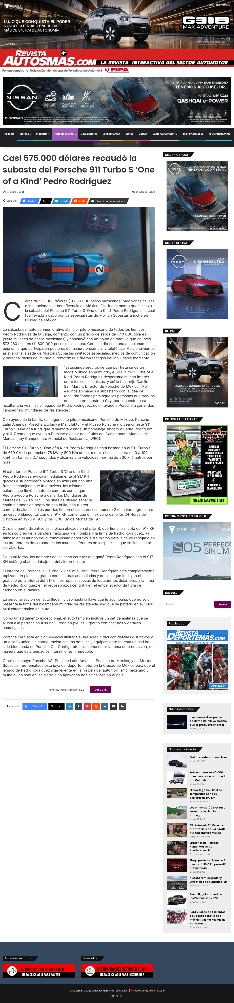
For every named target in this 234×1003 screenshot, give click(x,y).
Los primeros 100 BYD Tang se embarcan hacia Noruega (207, 811)
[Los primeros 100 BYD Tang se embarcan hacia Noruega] (177, 812)
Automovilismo (64, 133)
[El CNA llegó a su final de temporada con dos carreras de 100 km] (177, 793)
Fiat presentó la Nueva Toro (208, 757)
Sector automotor (163, 133)
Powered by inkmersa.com (149, 990)
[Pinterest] (87, 706)
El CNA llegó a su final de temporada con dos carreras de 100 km (206, 794)
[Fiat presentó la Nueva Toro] (177, 761)
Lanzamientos (111, 133)
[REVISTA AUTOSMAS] (117, 61)
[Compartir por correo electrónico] (113, 706)
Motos (129, 133)
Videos (143, 133)
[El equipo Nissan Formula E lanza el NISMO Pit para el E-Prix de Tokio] (177, 865)
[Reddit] (96, 706)
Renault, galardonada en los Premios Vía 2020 (206, 896)
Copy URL (101, 689)
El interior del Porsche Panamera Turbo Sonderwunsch (204, 846)
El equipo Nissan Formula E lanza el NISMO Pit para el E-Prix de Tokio (208, 864)
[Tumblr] (78, 706)
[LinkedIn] (69, 706)
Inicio (10, 133)
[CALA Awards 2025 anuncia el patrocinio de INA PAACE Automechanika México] (177, 830)
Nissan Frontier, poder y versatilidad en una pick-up (208, 880)
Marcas (24, 133)
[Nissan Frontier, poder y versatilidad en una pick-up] (177, 883)
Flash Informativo (193, 133)
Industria (41, 133)
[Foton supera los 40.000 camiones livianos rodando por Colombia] (177, 777)
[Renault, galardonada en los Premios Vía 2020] (177, 900)
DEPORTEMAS (220, 133)
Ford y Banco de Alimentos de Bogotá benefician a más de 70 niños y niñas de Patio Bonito (207, 917)
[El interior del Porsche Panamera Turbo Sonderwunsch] (177, 848)
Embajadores (89, 133)
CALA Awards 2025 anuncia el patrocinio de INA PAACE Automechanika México (208, 829)
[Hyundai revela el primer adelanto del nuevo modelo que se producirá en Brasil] (177, 722)
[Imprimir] (122, 706)
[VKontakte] (104, 706)
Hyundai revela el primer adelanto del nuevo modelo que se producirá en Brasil (208, 721)
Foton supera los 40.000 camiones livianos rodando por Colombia (208, 776)
